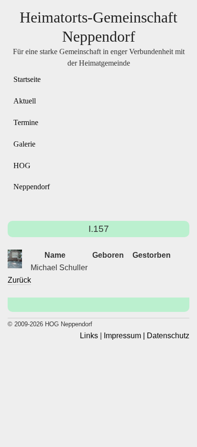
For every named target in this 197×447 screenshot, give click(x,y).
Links (89, 336)
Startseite (27, 79)
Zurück (19, 280)
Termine (25, 122)
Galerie (24, 144)
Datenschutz (168, 336)
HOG (22, 165)
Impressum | (124, 336)
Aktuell (24, 101)
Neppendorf (31, 187)
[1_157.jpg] (15, 259)
